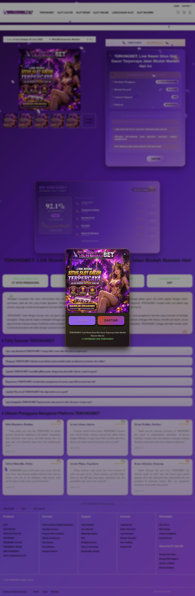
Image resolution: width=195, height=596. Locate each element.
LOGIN (82, 320)
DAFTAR (111, 320)
